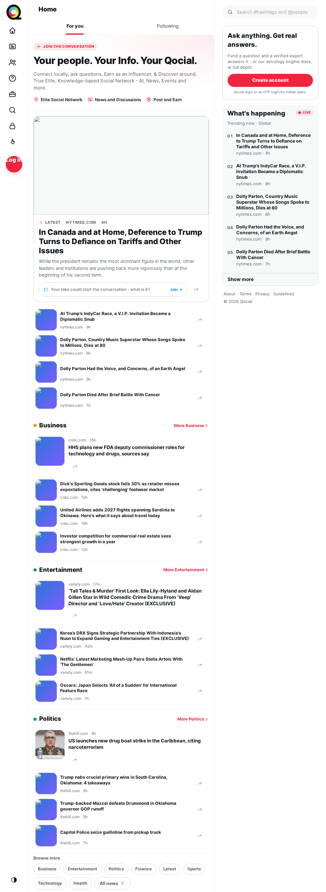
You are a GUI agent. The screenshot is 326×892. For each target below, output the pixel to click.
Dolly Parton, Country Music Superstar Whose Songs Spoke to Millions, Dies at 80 (122, 342)
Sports (194, 868)
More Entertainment (183, 569)
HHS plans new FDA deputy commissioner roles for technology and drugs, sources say (126, 450)
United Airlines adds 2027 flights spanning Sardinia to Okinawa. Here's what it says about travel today (117, 512)
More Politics (190, 718)
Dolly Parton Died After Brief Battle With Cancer (110, 394)
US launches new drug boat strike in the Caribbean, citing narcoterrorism (134, 744)
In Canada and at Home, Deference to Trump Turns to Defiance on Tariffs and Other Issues (120, 241)
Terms (245, 293)
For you (75, 26)
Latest (169, 868)
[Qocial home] (14, 12)
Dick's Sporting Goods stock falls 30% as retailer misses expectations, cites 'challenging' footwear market (120, 486)
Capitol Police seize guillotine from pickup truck (110, 832)
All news (109, 883)
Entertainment (82, 868)
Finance (143, 868)
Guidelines (283, 293)
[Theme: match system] (14, 880)
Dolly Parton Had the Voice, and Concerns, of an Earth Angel (122, 368)
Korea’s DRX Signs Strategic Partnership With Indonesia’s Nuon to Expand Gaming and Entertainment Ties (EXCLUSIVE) (124, 635)
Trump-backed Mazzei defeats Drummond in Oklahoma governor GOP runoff (118, 806)
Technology (50, 883)
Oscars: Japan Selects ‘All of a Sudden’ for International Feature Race (118, 688)
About (229, 293)
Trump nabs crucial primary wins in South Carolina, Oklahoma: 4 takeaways (113, 780)
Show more (241, 279)
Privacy (262, 293)
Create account (270, 80)
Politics (116, 868)
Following (168, 26)
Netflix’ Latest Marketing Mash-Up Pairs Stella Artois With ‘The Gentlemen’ (121, 662)
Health (80, 883)
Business (47, 868)
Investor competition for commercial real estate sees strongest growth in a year (115, 538)
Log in (14, 160)
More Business (189, 425)
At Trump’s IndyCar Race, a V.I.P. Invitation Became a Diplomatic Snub (115, 316)
